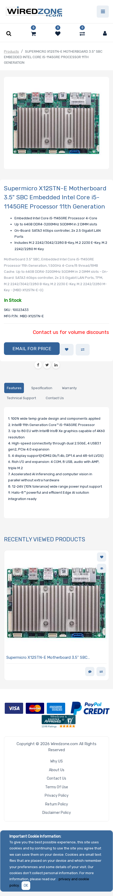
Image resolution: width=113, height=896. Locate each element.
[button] (32, 348)
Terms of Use (56, 787)
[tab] (14, 388)
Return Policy (56, 804)
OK (26, 885)
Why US (56, 761)
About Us (56, 770)
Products (11, 51)
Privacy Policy (57, 795)
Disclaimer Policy (56, 812)
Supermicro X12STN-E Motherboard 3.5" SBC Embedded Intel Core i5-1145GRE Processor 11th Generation (50, 658)
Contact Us (56, 778)
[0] (33, 34)
